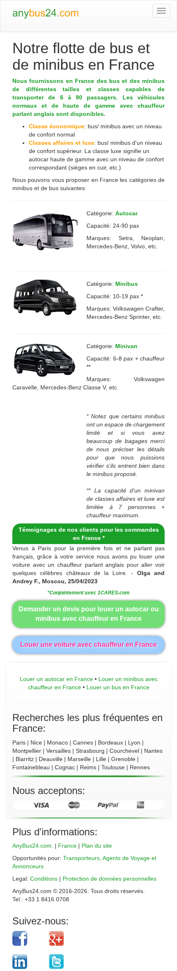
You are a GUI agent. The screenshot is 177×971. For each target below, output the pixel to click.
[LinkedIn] (27, 961)
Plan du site (97, 845)
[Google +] (100, 938)
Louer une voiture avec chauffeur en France (88, 644)
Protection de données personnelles (109, 878)
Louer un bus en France (117, 687)
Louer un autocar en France (56, 679)
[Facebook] (27, 938)
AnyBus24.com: (32, 845)
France (67, 845)
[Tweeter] (100, 961)
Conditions (44, 878)
